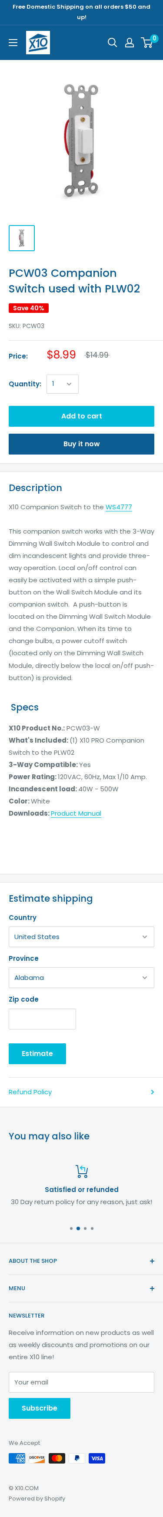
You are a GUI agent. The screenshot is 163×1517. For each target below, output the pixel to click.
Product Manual (76, 813)
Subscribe (39, 1408)
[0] (147, 42)
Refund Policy (30, 1091)
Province (24, 958)
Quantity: (25, 383)
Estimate (37, 1054)
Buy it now (81, 444)
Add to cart (81, 416)
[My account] (129, 42)
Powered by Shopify (37, 1498)
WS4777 (119, 506)
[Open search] (112, 42)
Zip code (24, 999)
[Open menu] (13, 42)
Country (23, 917)
